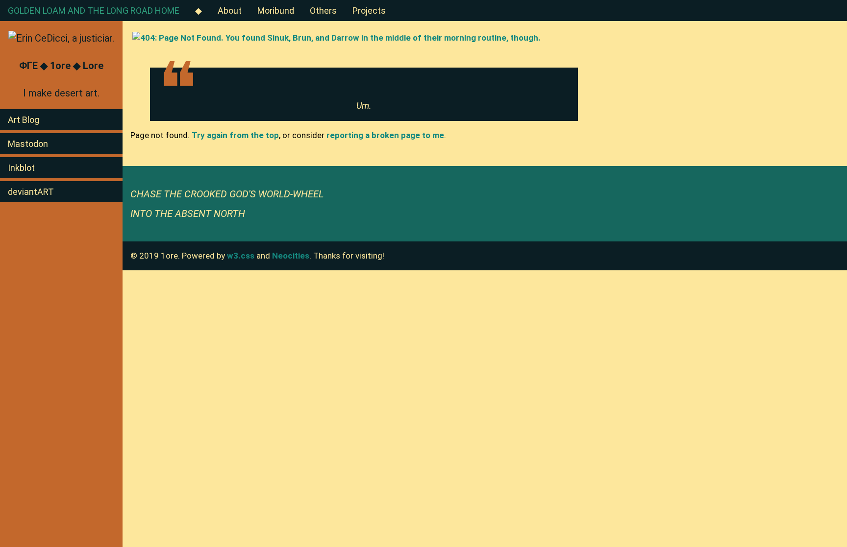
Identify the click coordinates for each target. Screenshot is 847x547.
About (230, 10)
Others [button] (323, 10)
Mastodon (28, 144)
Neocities (290, 256)
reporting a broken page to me (385, 135)
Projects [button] (369, 10)
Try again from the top (235, 135)
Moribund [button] (275, 10)
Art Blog (23, 120)
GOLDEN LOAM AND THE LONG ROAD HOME (93, 10)
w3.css (240, 256)
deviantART (31, 192)
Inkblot (21, 168)
